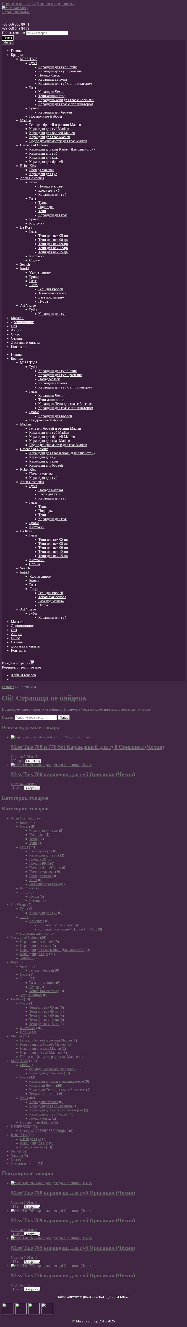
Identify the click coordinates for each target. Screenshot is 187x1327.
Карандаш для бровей (55, 112)
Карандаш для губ (43, 153)
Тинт (33, 880)
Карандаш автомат (52, 79)
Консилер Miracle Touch (56, 925)
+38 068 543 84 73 (15, 28)
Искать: (8, 717)
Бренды (17, 55)
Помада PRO (39, 863)
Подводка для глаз (34, 933)
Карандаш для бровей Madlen (52, 133)
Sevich (25, 264)
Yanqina (17, 1155)
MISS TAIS (28, 59)
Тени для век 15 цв (53, 252)
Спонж (34, 260)
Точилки (27, 958)
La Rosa (26, 227)
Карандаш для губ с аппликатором (65, 83)
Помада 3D (38, 859)
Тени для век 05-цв (53, 236)
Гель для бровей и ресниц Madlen (55, 125)
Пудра (43, 301)
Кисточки (36, 223)
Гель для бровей (50, 289)
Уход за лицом (40, 273)
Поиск (8, 38)
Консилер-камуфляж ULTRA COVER (67, 929)
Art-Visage (28, 305)
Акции (16, 330)
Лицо (33, 285)
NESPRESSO (21, 1127)
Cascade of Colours (34, 145)
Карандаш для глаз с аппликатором (65, 104)
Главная (17, 51)
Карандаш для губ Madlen (49, 129)
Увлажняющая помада (46, 884)
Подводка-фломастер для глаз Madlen (58, 141)
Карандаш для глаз (43, 157)
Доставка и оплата (25, 342)
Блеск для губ (49, 190)
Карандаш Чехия (51, 92)
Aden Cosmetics (32, 178)
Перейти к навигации (19, 4)
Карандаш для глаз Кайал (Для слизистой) (62, 149)
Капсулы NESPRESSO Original (44, 1131)
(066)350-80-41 (94, 1297)
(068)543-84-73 (119, 1297)
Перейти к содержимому (56, 4)
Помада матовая (41, 170)
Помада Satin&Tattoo (45, 868)
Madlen (25, 120)
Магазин (17, 318)
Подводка (46, 207)
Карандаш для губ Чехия (57, 67)
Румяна (35, 900)
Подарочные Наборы (45, 116)
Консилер (36, 921)
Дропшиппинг (22, 322)
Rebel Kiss (28, 166)
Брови (34, 108)
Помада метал (40, 876)
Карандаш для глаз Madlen (49, 137)
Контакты (18, 347)
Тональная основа (52, 293)
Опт (14, 326)
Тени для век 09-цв (53, 244)
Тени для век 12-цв (53, 248)
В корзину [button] (33, 761)
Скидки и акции (23, 1164)
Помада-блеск (49, 75)
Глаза (33, 88)
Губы (33, 63)
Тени (42, 211)
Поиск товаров (13, 33)
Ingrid (24, 268)
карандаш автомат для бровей (52, 1069)
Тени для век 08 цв (53, 240)
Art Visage (18, 905)
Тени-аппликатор (51, 96)
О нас (15, 334)
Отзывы (17, 338)
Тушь (42, 203)
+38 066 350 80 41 (15, 24)
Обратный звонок (16, 12)
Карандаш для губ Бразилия (60, 71)
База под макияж (51, 297)
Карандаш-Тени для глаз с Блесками (66, 100)
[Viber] (47, 1313)
